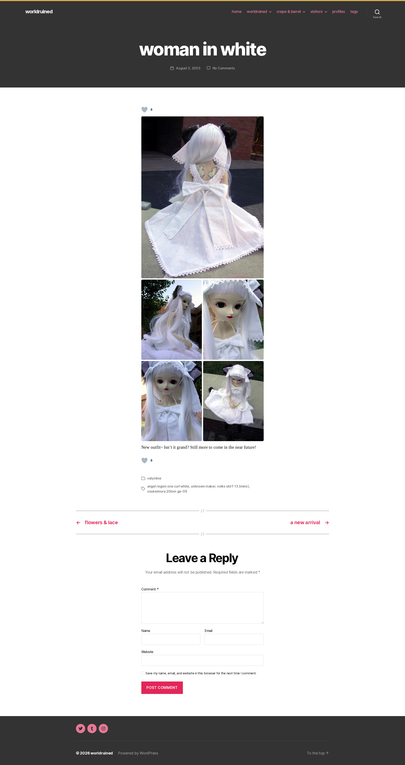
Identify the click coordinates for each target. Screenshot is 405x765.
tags (354, 11)
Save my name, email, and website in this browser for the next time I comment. (201, 673)
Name (145, 631)
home (237, 11)
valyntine (154, 478)
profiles (338, 11)
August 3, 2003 (188, 68)
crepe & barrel (289, 11)
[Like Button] (144, 109)
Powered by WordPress (138, 753)
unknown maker (203, 486)
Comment (150, 589)
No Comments (224, 68)
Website (147, 652)
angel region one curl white (168, 486)
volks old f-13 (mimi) (233, 486)
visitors (316, 11)
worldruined (39, 11)
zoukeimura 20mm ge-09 (167, 491)
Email (208, 631)
